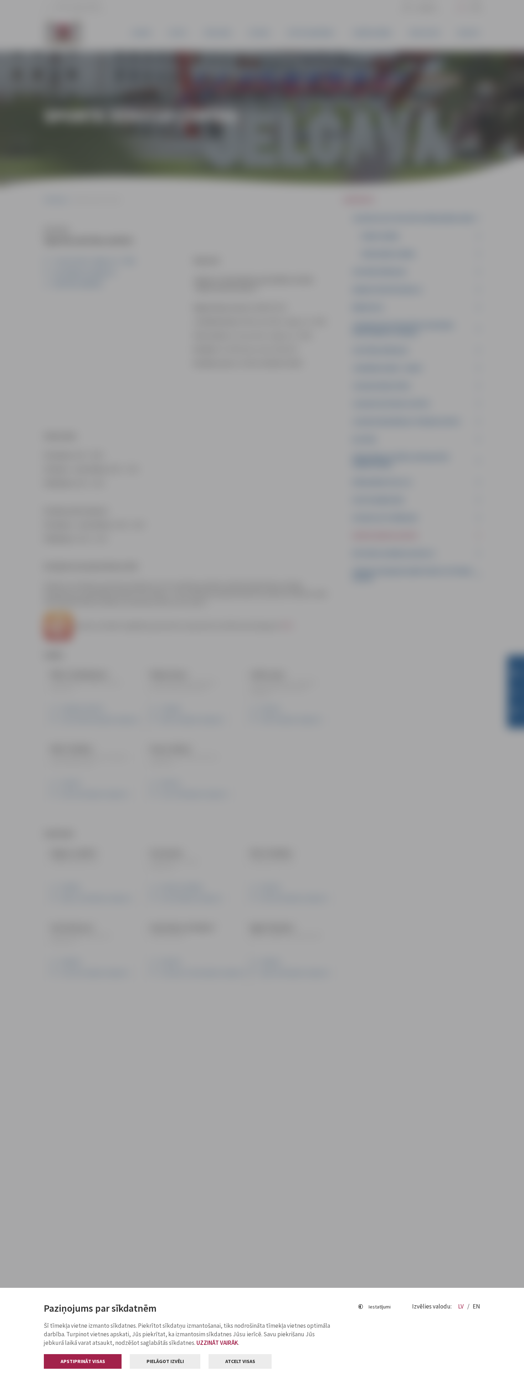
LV (461, 1306)
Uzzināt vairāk (217, 1343)
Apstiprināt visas (83, 1361)
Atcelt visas (240, 1361)
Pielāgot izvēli (165, 1361)
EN (476, 1306)
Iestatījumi (380, 1306)
